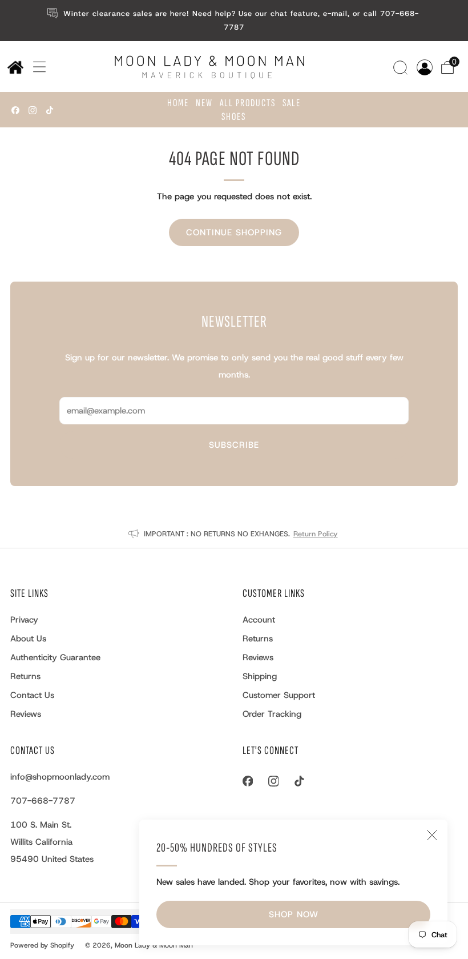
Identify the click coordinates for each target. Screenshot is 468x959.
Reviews (25, 714)
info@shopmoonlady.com (60, 777)
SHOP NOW (293, 914)
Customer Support (279, 695)
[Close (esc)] (432, 835)
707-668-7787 (42, 800)
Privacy (24, 619)
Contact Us (32, 695)
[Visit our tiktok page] (49, 110)
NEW (204, 103)
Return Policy (315, 534)
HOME (178, 103)
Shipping (260, 676)
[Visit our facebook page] (15, 110)
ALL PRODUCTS (248, 103)
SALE (292, 103)
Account (259, 619)
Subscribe (234, 445)
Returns (25, 676)
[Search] (402, 66)
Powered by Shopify (42, 945)
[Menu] (35, 67)
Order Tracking (272, 714)
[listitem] (234, 20)
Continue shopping (234, 232)
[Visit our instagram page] (32, 110)
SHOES (233, 116)
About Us (28, 638)
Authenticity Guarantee (55, 657)
